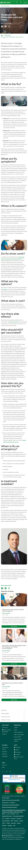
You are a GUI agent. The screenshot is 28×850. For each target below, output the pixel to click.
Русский (13, 823)
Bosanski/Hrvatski (7, 816)
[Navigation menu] (21, 2)
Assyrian (13, 813)
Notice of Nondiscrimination (9, 807)
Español (4, 825)
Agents (17, 749)
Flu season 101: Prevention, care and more (12, 37)
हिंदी (12, 820)
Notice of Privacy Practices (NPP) (10, 800)
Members (17, 747)
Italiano (16, 820)
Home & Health (6, 613)
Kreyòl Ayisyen (6, 820)
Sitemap (12, 802)
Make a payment (18, 732)
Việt (14, 825)
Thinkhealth (7, 35)
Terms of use (5, 802)
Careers (16, 727)
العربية (8, 813)
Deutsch (19, 818)
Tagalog (10, 825)
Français (13, 818)
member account (8, 835)
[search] (17, 2)
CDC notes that (14, 322)
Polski (8, 823)
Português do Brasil (18, 816)
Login (25, 2)
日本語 (21, 820)
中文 (3, 818)
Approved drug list (19, 734)
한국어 (3, 823)
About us (4, 765)
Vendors (4, 734)
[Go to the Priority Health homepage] (5, 2)
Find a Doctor (17, 737)
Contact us (5, 727)
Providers (17, 754)
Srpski (18, 823)
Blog (3, 767)
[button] (14, 6)
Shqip (3, 813)
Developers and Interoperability (10, 804)
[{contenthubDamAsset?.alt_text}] (3, 771)
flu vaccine (5, 289)
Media (15, 730)
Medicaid (4, 751)
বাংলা (17, 813)
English (7, 818)
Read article (14, 626)
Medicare (4, 754)
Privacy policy (5, 797)
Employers (5, 756)
